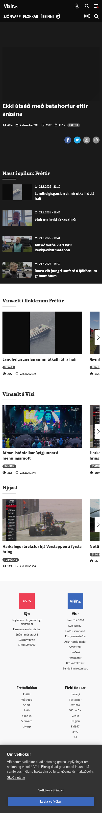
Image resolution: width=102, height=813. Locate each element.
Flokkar (30, 17)
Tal (75, 737)
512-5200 (78, 620)
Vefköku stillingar (51, 790)
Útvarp (27, 727)
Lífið (27, 710)
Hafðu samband (75, 631)
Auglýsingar (75, 626)
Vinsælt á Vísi (18, 394)
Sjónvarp (26, 721)
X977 (75, 732)
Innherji (75, 694)
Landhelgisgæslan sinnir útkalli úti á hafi (39, 360)
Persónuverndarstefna (26, 629)
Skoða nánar (16, 777)
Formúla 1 (10, 560)
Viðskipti (26, 700)
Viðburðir (75, 710)
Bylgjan (9, 466)
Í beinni (47, 17)
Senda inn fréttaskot (75, 669)
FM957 (75, 727)
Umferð (75, 652)
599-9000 (29, 645)
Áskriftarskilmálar (75, 642)
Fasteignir (75, 700)
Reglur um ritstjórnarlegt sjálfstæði (27, 622)
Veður (75, 716)
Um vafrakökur (75, 663)
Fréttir (73, 125)
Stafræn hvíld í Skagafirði (55, 220)
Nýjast (9, 487)
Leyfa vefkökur (51, 801)
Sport (26, 705)
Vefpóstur (75, 658)
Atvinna (75, 705)
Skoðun (26, 716)
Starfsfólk (75, 647)
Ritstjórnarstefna (75, 636)
